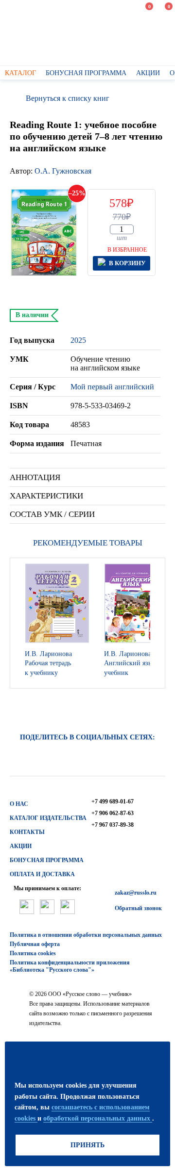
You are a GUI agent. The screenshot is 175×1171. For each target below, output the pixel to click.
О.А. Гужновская (63, 171)
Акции (21, 846)
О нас (19, 804)
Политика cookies (33, 953)
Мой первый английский (112, 387)
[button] (155, 623)
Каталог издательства (48, 818)
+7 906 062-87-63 (112, 813)
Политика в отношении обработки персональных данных (86, 934)
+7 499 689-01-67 (112, 801)
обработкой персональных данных (97, 1118)
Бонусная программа (47, 860)
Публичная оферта (35, 944)
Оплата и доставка (42, 874)
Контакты (27, 832)
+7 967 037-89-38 (112, 824)
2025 (78, 340)
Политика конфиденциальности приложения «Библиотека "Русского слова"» (70, 966)
